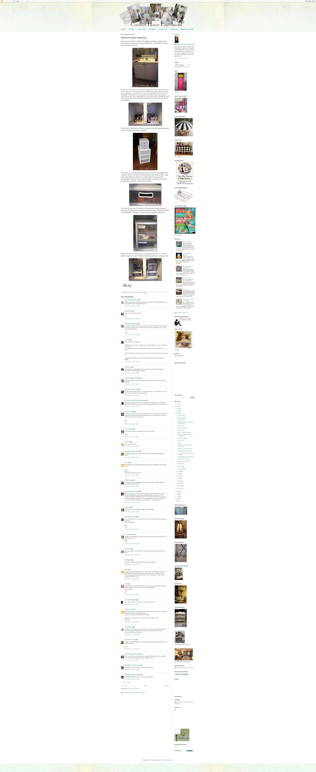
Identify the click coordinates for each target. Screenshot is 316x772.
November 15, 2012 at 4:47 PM (132, 634)
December (180, 415)
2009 (177, 496)
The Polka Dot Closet (130, 640)
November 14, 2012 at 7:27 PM (132, 529)
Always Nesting (128, 627)
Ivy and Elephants (129, 534)
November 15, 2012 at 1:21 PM (131, 595)
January (180, 488)
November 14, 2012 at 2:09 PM (132, 406)
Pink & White (180, 426)
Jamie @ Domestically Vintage (132, 654)
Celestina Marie (129, 609)
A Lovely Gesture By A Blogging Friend (185, 454)
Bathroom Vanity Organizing (184, 449)
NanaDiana (127, 549)
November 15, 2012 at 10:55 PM (132, 649)
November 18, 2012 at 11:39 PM (132, 669)
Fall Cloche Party (187, 278)
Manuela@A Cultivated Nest (132, 451)
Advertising (142, 29)
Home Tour (163, 29)
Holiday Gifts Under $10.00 (184, 432)
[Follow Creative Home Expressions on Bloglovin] (181, 675)
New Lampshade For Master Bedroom (188, 267)
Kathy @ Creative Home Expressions (185, 44)
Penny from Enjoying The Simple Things (135, 400)
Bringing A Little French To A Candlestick (185, 435)
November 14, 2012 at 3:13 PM (132, 446)
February (180, 486)
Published (173, 29)
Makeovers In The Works (183, 461)
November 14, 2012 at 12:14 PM (132, 306)
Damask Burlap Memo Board (184, 451)
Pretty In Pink (180, 441)
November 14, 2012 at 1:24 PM (132, 384)
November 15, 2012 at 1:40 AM (132, 579)
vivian (126, 584)
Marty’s (127, 90)
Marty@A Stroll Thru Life (131, 389)
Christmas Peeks (181, 420)
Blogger (171, 760)
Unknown (127, 442)
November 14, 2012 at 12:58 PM (132, 373)
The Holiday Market (182, 438)
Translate (186, 67)
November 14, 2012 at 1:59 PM (132, 395)
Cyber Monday (181, 430)
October (180, 466)
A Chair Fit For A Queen (183, 459)
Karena (126, 462)
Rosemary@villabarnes (130, 600)
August (179, 471)
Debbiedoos (128, 367)
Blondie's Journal (129, 412)
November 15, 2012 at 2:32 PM (132, 604)
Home (123, 29)
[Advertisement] (181, 719)
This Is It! (179, 443)
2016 (177, 404)
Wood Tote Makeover (182, 428)
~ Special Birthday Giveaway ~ (187, 254)
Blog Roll (152, 29)
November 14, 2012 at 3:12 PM (132, 437)
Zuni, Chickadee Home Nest (132, 491)
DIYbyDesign (128, 480)
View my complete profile (180, 58)
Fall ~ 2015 (185, 289)
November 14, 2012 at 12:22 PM (132, 318)
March (179, 483)
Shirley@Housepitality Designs (132, 665)
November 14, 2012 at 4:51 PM (132, 457)
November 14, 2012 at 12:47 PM (132, 362)
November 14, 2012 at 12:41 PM (132, 334)
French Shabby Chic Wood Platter (185, 457)
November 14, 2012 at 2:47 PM (132, 424)
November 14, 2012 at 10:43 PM (132, 544)
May (179, 479)
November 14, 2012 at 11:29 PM (132, 564)
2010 (177, 494)
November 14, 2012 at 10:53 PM (132, 555)
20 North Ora (128, 311)
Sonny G (127, 340)
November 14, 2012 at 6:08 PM (132, 512)
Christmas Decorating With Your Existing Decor (185, 422)
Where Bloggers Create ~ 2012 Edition (189, 300)
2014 (177, 408)
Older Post (166, 686)
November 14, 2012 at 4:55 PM (132, 475)
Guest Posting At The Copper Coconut (184, 445)
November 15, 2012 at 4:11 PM (131, 622)
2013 (177, 411)
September (180, 469)
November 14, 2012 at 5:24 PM (132, 502)
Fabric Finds (180, 464)
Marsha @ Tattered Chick (131, 324)
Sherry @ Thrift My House (131, 300)
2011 (177, 491)
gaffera (160, 760)
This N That (127, 507)
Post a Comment (127, 682)
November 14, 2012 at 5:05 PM (132, 486)
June (179, 476)
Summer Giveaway (187, 242)
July (179, 474)
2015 (177, 406)
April (179, 481)
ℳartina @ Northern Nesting (132, 378)
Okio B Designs (129, 429)
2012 (177, 413)
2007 (177, 501)
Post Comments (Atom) (133, 688)
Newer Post (124, 686)
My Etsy (132, 29)
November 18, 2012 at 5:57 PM (132, 660)
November (180, 418)
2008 (177, 498)
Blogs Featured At (187, 29)
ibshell (126, 569)
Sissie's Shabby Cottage (130, 517)
